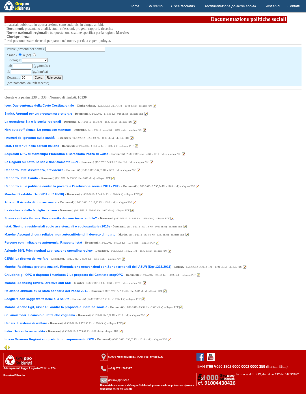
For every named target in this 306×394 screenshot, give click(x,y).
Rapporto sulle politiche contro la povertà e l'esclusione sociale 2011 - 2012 (62, 186)
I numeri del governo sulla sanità (29, 137)
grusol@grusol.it (118, 380)
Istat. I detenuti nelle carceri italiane (31, 146)
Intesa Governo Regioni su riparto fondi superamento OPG (49, 339)
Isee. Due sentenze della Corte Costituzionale (39, 105)
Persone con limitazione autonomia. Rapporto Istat (43, 242)
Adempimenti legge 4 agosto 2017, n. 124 (29, 368)
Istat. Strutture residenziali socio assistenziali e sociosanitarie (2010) (57, 226)
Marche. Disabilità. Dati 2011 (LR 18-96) (34, 194)
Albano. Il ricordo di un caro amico (30, 202)
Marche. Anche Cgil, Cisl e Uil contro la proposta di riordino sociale (55, 307)
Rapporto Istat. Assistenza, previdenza (33, 170)
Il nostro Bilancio (14, 375)
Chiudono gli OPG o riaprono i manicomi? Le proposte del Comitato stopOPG (63, 274)
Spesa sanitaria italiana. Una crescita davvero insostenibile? (50, 218)
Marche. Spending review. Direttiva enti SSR (37, 283)
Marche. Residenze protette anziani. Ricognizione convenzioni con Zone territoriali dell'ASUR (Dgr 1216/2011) (87, 266)
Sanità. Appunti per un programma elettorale (38, 113)
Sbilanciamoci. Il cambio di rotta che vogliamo (39, 315)
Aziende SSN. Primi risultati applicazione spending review (48, 250)
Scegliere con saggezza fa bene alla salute (36, 299)
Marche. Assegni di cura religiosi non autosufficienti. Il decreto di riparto (60, 234)
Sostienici (272, 6)
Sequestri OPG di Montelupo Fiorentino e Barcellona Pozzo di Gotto (56, 154)
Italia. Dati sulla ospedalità (24, 331)
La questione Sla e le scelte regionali (32, 121)
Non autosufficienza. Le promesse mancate (37, 129)
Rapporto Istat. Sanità (21, 178)
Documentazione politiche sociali (229, 6)
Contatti (293, 6)
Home (134, 6)
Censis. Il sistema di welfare (25, 323)
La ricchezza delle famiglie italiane (30, 210)
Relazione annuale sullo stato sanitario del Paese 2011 (46, 291)
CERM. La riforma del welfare (26, 258)
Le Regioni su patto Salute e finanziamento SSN (41, 162)
